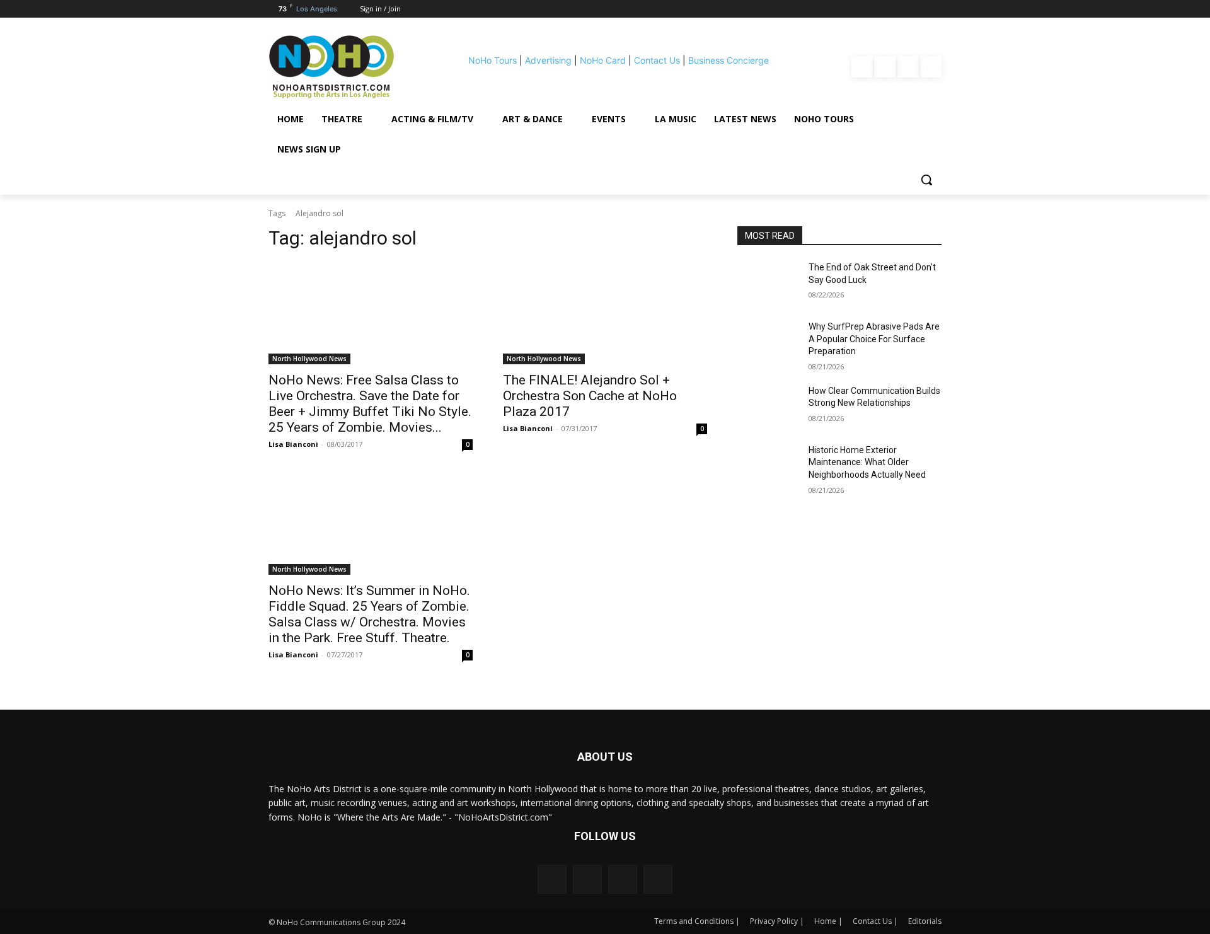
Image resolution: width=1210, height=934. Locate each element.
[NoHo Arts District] (349, 66)
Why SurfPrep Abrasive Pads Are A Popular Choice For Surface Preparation (874, 338)
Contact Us (657, 60)
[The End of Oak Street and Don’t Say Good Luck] (767, 283)
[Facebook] (862, 67)
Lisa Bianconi (293, 444)
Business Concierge (728, 60)
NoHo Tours (492, 60)
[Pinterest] (908, 67)
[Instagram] (885, 67)
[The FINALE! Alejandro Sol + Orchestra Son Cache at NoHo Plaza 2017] (605, 313)
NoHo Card (603, 60)
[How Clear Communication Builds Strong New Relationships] (767, 406)
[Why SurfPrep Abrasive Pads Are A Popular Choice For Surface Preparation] (767, 342)
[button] (926, 179)
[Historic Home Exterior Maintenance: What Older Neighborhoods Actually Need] (767, 465)
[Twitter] (931, 67)
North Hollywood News (309, 358)
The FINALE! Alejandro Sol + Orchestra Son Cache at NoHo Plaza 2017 (590, 395)
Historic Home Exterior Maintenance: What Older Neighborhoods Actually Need (867, 462)
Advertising (548, 60)
